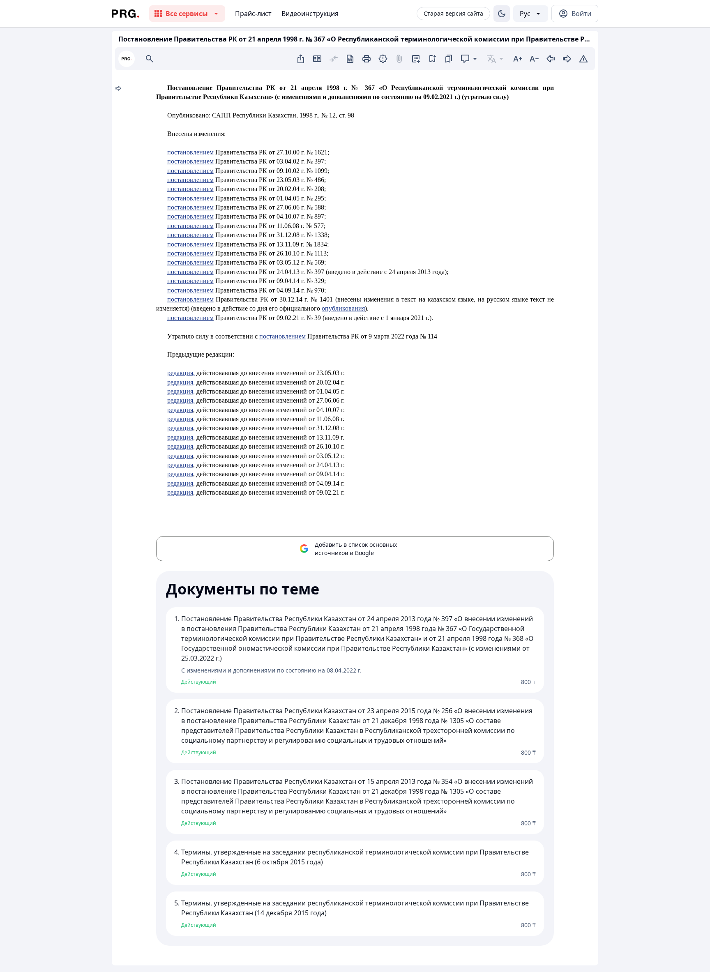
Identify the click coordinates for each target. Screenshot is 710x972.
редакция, (181, 372)
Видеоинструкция (310, 13)
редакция (180, 409)
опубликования (343, 308)
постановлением (190, 152)
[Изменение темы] (501, 13)
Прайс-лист (253, 13)
